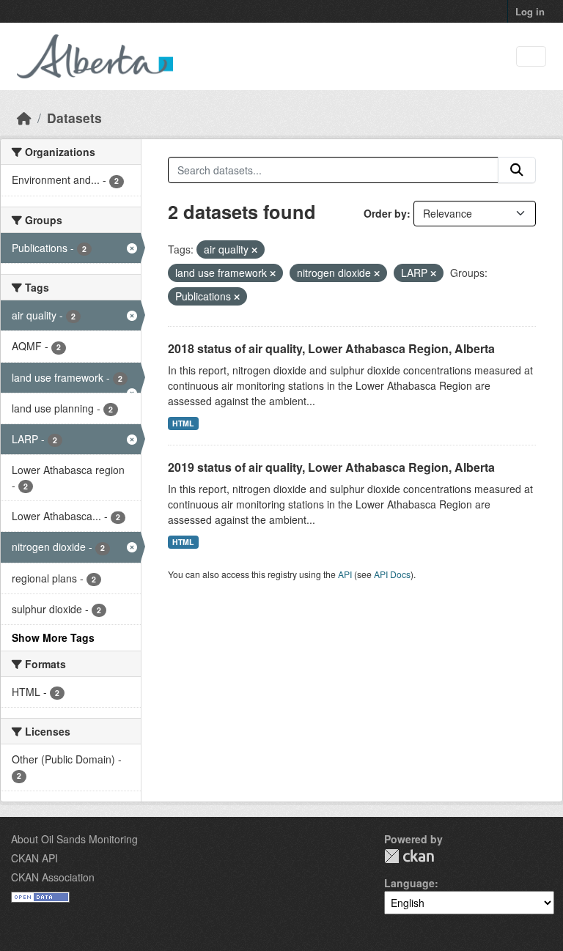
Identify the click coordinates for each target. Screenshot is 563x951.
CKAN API (34, 858)
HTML (183, 423)
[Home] (24, 117)
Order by (385, 213)
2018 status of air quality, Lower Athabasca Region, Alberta (331, 348)
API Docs (392, 574)
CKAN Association (53, 877)
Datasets (74, 117)
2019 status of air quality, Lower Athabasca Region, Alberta (331, 467)
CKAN (409, 856)
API (345, 574)
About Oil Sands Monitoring (74, 839)
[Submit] (517, 170)
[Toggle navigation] (531, 56)
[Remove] (254, 250)
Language (409, 883)
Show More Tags (53, 637)
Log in (530, 11)
